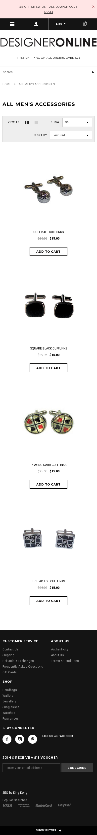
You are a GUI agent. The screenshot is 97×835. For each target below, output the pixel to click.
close (93, 6)
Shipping (8, 655)
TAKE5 (48, 11)
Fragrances (10, 718)
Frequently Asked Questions (22, 666)
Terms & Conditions (65, 661)
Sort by (40, 135)
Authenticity (59, 649)
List (36, 122)
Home (6, 84)
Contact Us (10, 649)
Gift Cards (9, 672)
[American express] (24, 805)
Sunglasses (10, 707)
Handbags (9, 690)
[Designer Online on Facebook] (6, 739)
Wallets (7, 695)
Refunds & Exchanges (18, 661)
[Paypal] (64, 805)
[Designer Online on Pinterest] (32, 739)
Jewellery (9, 701)
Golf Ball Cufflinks (48, 232)
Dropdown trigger (36, 24)
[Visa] (7, 805)
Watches (8, 713)
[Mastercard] (44, 805)
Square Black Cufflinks (48, 348)
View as (14, 122)
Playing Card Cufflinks (48, 465)
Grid (27, 122)
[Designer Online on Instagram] (19, 739)
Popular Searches (15, 800)
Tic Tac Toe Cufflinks (48, 581)
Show (54, 122)
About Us (57, 655)
